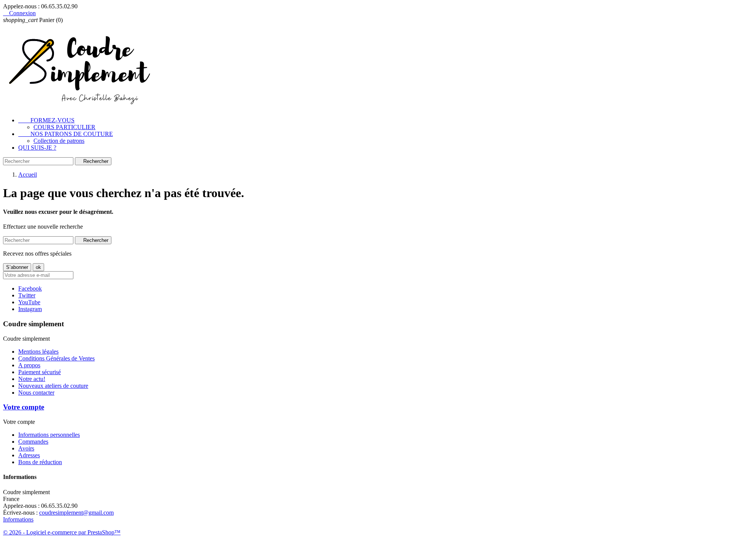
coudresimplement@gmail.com (76, 512)
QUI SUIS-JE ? (37, 147)
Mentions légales (38, 351)
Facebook (30, 288)
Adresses (29, 455)
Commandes (33, 441)
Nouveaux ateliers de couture (53, 385)
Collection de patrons (58, 140)
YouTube (29, 302)
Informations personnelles (49, 434)
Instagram (30, 309)
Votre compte (23, 407)
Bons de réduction (40, 462)
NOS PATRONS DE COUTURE (65, 134)
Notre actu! (31, 379)
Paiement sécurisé (39, 372)
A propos (29, 365)
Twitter (26, 295)
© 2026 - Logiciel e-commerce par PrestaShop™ (62, 532)
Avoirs (26, 448)
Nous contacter (36, 392)
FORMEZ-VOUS (46, 120)
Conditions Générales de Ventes (56, 358)
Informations (18, 519)
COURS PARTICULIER (64, 127)
